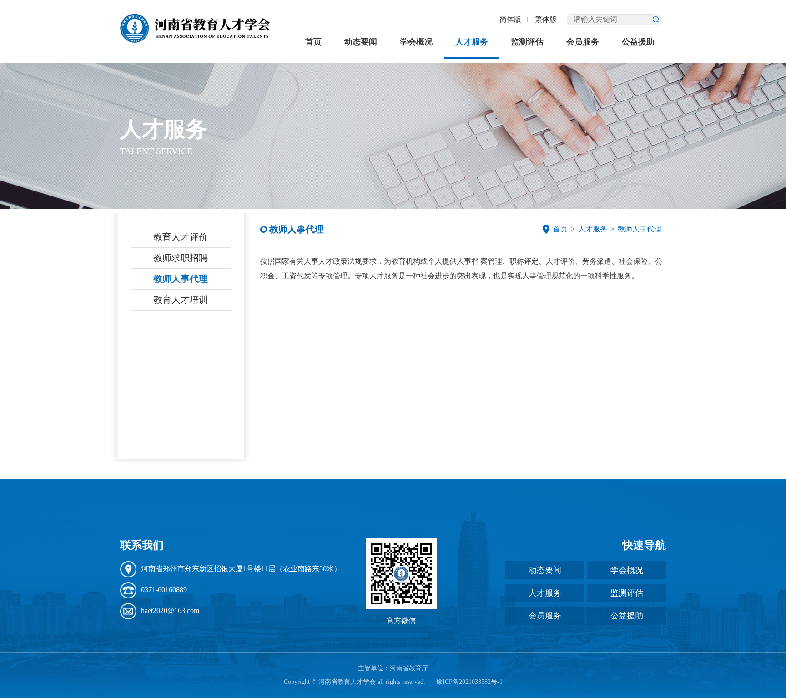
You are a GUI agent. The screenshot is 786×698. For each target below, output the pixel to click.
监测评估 (527, 41)
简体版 (510, 19)
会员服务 (582, 41)
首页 (313, 41)
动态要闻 (360, 41)
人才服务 (471, 41)
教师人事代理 (180, 279)
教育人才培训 (180, 300)
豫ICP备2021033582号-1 (469, 681)
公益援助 (638, 41)
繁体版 (546, 19)
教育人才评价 (180, 237)
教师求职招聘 (180, 258)
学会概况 (416, 41)
